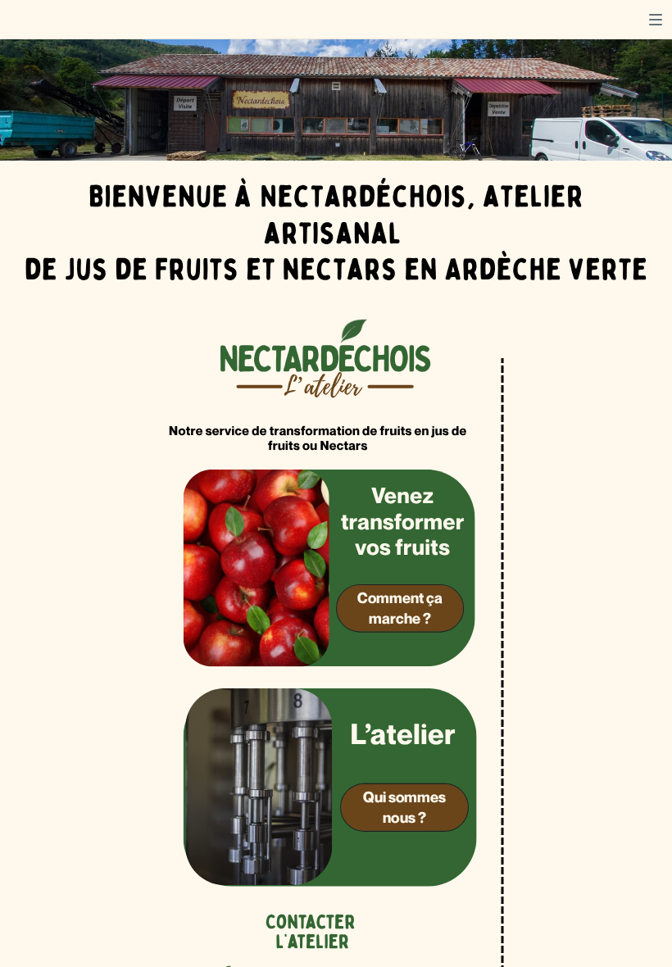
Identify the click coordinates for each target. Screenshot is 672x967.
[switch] (655, 20)
